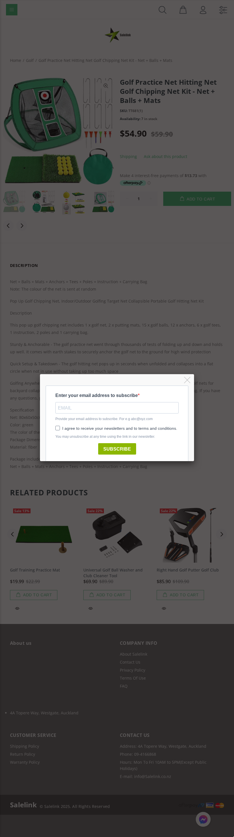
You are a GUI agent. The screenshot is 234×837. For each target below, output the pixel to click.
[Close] (187, 380)
